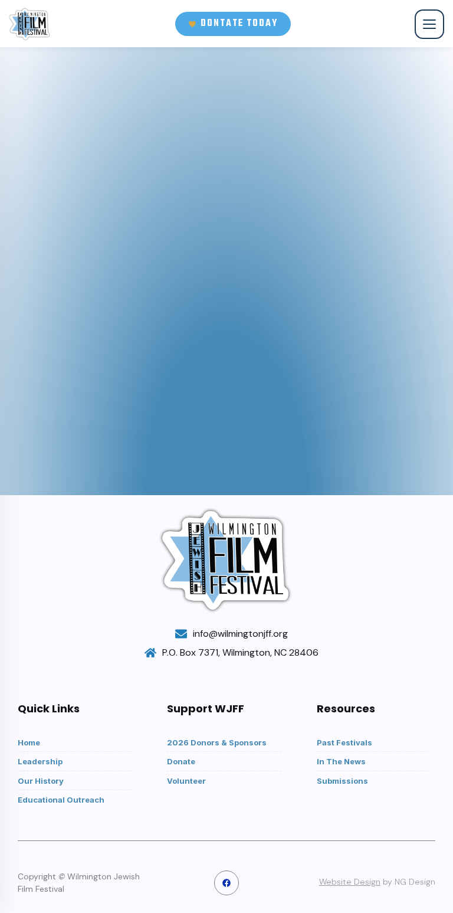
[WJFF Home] (30, 24)
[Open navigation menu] (429, 24)
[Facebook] (226, 883)
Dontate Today (239, 23)
